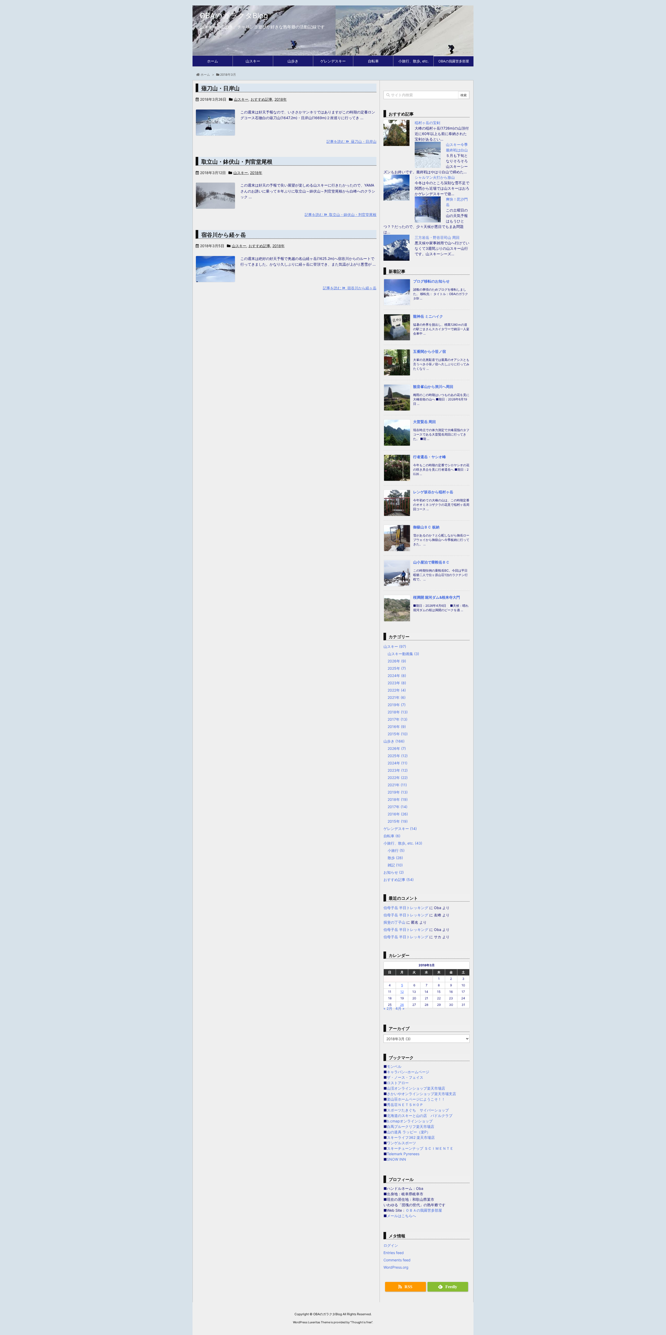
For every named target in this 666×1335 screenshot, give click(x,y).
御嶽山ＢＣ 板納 (426, 527)
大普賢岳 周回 (424, 421)
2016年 (397, 726)
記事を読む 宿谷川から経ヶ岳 (349, 288)
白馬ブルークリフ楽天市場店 (410, 1126)
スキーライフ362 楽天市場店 (411, 1137)
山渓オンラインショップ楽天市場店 (416, 1088)
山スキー (241, 99)
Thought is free (361, 1322)
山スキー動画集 (403, 653)
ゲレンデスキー (400, 828)
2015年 (398, 734)
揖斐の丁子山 (394, 922)
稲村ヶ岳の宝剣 (427, 122)
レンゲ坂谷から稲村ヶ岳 (433, 492)
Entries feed (393, 1252)
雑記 (395, 865)
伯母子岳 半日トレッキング (405, 907)
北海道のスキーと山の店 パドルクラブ (419, 1115)
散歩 (395, 857)
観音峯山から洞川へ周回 (433, 386)
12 (402, 992)
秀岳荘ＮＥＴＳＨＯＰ (405, 1104)
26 (402, 1005)
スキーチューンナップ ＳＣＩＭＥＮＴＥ (420, 1148)
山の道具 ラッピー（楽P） (408, 1132)
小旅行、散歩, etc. (402, 843)
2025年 (397, 668)
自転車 (391, 836)
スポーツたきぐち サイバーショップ (418, 1110)
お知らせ (393, 872)
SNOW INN (396, 1159)
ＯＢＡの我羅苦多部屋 (424, 1210)
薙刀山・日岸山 (220, 88)
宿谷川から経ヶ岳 (223, 235)
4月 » (400, 1008)
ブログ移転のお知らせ (431, 281)
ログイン (390, 1245)
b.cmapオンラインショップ (410, 1121)
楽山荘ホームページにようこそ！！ (416, 1099)
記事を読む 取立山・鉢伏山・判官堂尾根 (340, 214)
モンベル (394, 1066)
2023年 (397, 683)
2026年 (397, 661)
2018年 (280, 99)
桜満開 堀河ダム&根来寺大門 (436, 597)
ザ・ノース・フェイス (405, 1077)
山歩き (394, 741)
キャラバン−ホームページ (408, 1072)
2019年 (397, 704)
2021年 (397, 697)
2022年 (397, 690)
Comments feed (397, 1260)
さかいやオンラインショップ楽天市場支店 (421, 1093)
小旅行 (396, 850)
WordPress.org (395, 1267)
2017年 (397, 719)
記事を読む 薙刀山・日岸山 (351, 141)
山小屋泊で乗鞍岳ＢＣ (431, 562)
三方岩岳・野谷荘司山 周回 (437, 237)
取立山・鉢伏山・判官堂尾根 (236, 161)
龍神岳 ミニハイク (428, 316)
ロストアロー (398, 1083)
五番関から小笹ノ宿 (429, 351)
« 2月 (387, 1008)
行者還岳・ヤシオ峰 (429, 457)
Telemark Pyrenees (403, 1154)
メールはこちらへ (401, 1215)
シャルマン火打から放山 (435, 177)
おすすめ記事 (261, 99)
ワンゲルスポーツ (401, 1143)
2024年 (397, 675)
